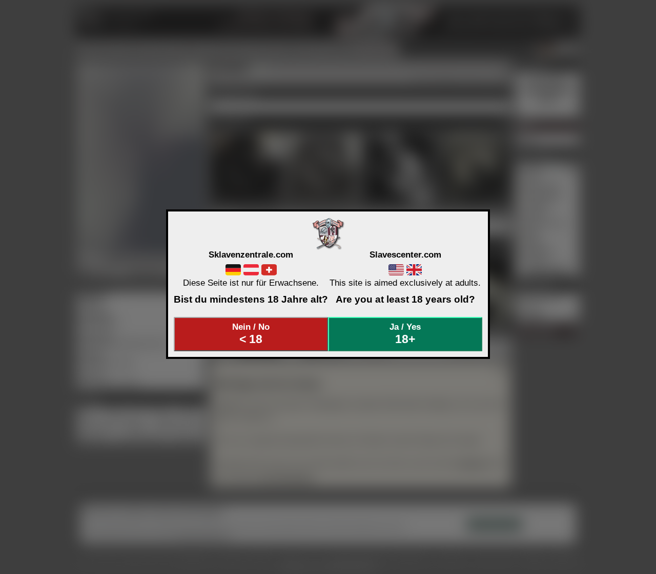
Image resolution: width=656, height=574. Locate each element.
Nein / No (251, 334)
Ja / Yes (405, 334)
